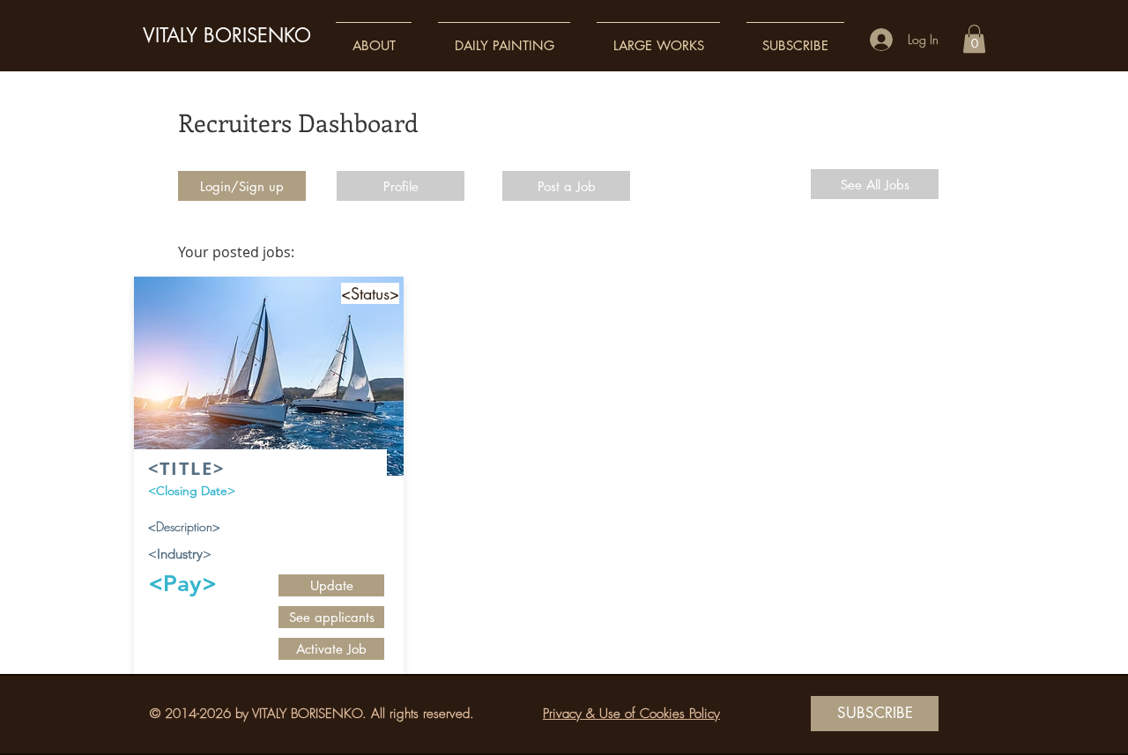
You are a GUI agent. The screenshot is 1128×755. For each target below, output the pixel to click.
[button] (374, 37)
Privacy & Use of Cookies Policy (631, 713)
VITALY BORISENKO (227, 35)
